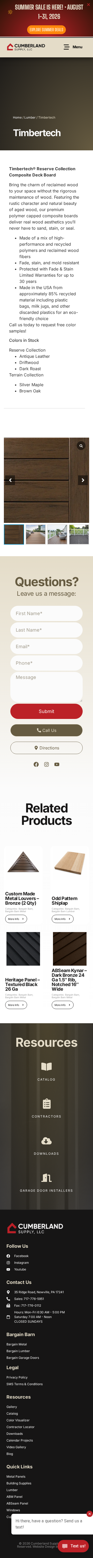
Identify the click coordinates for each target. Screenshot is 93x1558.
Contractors (46, 1116)
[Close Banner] (88, 4)
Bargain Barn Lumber (63, 911)
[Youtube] (57, 764)
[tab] (12, 155)
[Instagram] (46, 764)
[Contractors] (46, 1103)
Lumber (30, 117)
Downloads (46, 1154)
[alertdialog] (46, 18)
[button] (83, 480)
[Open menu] (74, 47)
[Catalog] (46, 1066)
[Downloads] (46, 1141)
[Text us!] (73, 1547)
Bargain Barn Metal (15, 911)
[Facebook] (36, 764)
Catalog (46, 1079)
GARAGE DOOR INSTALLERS (46, 1190)
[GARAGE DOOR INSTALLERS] (46, 1178)
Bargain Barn (26, 908)
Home (17, 117)
